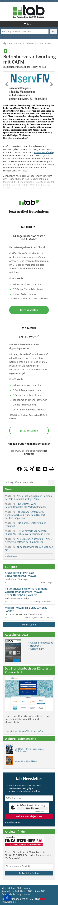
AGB (30, 891)
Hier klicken (32, 808)
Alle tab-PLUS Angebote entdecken (29, 443)
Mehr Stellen (29, 624)
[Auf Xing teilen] (32, 470)
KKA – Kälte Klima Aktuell (26, 761)
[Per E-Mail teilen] (45, 469)
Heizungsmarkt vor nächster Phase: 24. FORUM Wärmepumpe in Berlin (27, 532)
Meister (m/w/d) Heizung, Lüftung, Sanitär (26, 609)
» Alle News (11, 556)
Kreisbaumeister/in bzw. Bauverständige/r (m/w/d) (21, 574)
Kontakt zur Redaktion (13, 891)
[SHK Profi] (10, 750)
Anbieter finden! (30, 873)
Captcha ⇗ (41, 812)
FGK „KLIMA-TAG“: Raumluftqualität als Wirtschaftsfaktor (25, 505)
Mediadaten (8, 888)
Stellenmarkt (24, 888)
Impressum (23, 894)
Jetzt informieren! (12, 822)
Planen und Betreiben (39, 43)
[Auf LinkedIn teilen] (38, 470)
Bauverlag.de (9, 901)
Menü (30, 24)
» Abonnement (36, 648)
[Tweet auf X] (26, 470)
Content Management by (15, 898)
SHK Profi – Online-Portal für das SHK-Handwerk (29, 750)
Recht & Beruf (16, 43)
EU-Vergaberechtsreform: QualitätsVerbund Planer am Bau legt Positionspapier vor (25, 514)
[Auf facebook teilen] (19, 470)
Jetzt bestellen (29, 310)
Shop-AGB (39, 891)
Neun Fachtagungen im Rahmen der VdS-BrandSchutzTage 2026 (28, 497)
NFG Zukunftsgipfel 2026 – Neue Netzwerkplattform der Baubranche (28, 540)
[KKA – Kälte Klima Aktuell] (10, 761)
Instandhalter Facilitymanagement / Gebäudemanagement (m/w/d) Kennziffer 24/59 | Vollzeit (26, 592)
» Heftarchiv (34, 645)
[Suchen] (53, 31)
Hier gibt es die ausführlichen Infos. (24, 731)
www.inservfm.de (43, 152)
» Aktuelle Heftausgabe (40, 642)
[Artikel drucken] (51, 469)
